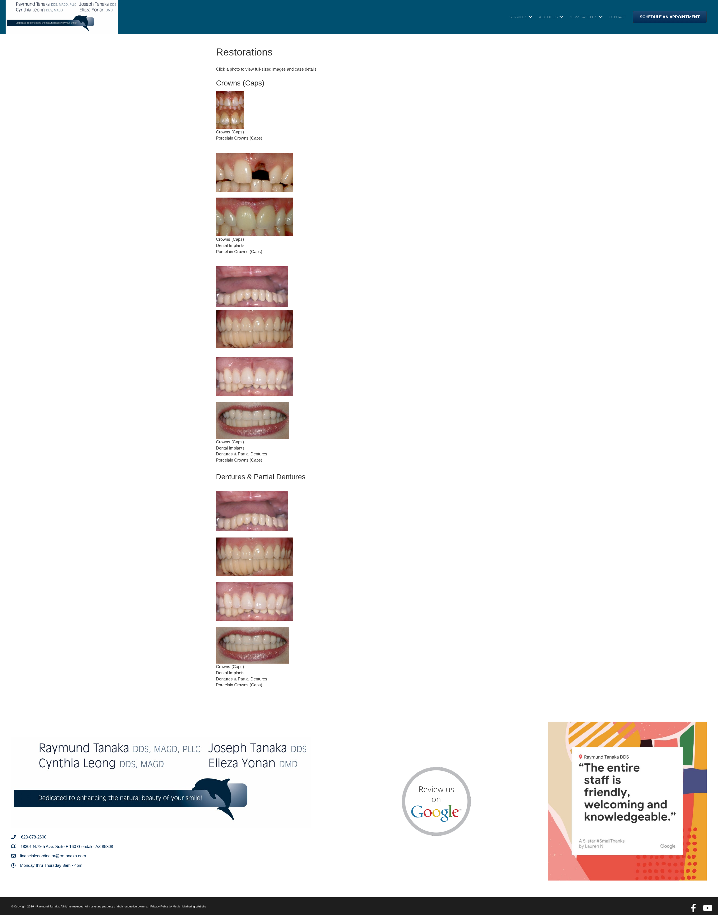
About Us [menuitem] (548, 16)
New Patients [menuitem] (583, 16)
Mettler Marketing (184, 906)
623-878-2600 (33, 837)
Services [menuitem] (518, 16)
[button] (531, 17)
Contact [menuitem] (617, 16)
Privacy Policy (159, 906)
